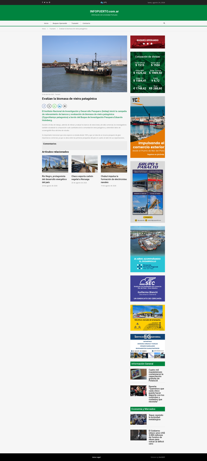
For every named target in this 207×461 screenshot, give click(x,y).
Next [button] (125, 172)
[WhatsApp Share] (54, 106)
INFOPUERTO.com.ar (104, 11)
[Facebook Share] (44, 106)
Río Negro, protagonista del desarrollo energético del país (54, 179)
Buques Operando (60, 23)
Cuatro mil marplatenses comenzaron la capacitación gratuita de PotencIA (156, 375)
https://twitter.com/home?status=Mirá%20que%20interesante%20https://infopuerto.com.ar (44, 2)
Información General (142, 363)
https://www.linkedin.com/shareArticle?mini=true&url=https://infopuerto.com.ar (47, 2)
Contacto (86, 23)
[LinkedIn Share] (60, 106)
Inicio (46, 23)
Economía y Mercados (143, 409)
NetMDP (162, 457)
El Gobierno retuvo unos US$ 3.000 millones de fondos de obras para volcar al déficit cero (157, 437)
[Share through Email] (65, 106)
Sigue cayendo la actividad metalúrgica (156, 417)
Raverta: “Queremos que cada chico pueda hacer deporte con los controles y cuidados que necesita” (156, 394)
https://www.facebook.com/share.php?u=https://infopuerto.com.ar (42, 2)
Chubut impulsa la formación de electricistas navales (114, 179)
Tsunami (74, 23)
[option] (55, 171)
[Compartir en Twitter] (49, 106)
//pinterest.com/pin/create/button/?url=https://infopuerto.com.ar (49, 2)
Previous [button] (44, 172)
